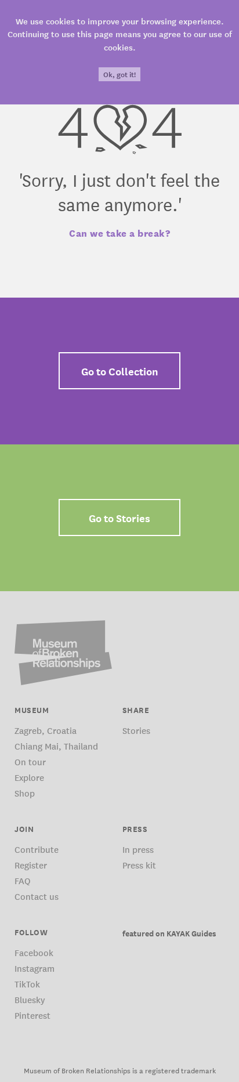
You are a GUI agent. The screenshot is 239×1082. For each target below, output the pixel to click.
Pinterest (32, 1015)
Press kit (139, 865)
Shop (25, 793)
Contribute (37, 849)
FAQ (23, 880)
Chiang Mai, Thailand (56, 746)
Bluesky (30, 999)
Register (31, 865)
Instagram (35, 968)
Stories (136, 730)
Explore (29, 777)
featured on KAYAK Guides (169, 933)
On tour (30, 761)
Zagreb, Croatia (46, 730)
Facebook (34, 952)
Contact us (37, 896)
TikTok (27, 984)
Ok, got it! (119, 74)
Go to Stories (119, 517)
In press (138, 849)
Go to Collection (119, 370)
